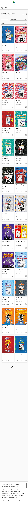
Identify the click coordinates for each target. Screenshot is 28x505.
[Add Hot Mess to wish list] (13, 107)
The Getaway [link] (19, 354)
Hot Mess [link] (4, 100)
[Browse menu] (25, 8)
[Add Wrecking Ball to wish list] (26, 304)
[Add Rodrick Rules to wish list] (13, 51)
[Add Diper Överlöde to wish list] (26, 163)
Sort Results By (4, 19)
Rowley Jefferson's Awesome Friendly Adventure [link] (7, 326)
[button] (23, 14)
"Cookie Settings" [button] (18, 495)
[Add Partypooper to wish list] (26, 51)
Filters (3, 23)
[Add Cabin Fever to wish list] (26, 79)
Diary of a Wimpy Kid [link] (7, 128)
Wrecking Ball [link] (19, 297)
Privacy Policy (18, 486)
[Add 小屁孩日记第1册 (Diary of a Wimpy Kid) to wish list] (26, 248)
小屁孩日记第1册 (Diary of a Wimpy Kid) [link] (20, 241)
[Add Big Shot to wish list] (13, 220)
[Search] (2, 8)
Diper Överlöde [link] (19, 156)
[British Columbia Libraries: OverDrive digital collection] (14, 3)
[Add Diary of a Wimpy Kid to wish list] (13, 135)
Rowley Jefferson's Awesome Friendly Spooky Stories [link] (7, 241)
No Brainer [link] (18, 128)
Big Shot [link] (4, 213)
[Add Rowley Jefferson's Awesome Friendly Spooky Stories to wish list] (13, 248)
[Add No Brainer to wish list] (26, 135)
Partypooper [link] (19, 44)
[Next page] (17, 366)
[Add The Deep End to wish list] (26, 276)
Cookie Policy (18, 501)
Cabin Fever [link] (18, 72)
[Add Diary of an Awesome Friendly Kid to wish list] (13, 361)
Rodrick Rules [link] (5, 44)
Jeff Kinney (6, 45)
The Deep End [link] (19, 269)
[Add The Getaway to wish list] (26, 361)
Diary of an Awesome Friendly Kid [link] (7, 354)
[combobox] (11, 8)
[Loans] (22, 8)
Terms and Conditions (7, 486)
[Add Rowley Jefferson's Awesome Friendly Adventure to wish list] (13, 332)
